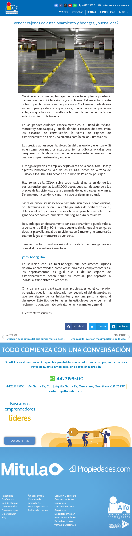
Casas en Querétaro (65, 495)
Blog (122, 12)
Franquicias (107, 12)
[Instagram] (65, 5)
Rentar (91, 12)
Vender (63, 12)
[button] (76, 326)
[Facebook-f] (61, 5)
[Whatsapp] (75, 5)
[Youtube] (70, 5)
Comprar (77, 12)
